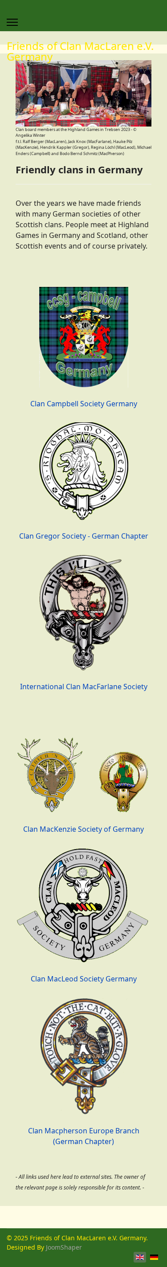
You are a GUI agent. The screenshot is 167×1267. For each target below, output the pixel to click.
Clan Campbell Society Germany (83, 403)
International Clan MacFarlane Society (83, 686)
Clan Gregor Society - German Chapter (83, 536)
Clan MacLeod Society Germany (84, 979)
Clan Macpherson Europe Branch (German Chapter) (83, 1136)
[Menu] (12, 22)
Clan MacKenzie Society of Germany (83, 829)
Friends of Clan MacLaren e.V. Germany (80, 51)
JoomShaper (64, 1247)
